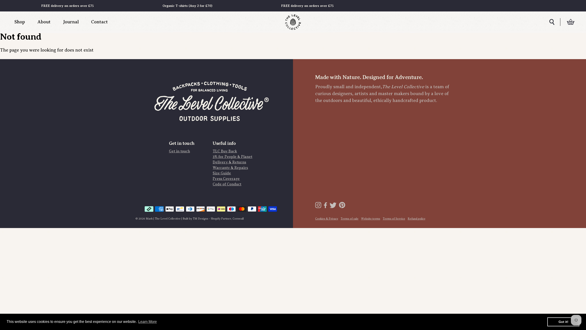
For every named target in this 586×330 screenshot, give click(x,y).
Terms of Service (394, 218)
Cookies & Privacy (326, 218)
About (44, 22)
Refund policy (416, 218)
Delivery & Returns (229, 162)
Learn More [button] (147, 322)
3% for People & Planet (232, 157)
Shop (19, 22)
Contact (99, 22)
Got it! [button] (563, 322)
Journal (71, 22)
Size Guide (222, 173)
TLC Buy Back (225, 151)
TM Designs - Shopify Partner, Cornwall (218, 218)
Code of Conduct (227, 184)
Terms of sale (349, 218)
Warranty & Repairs (230, 168)
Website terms (370, 218)
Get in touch (179, 151)
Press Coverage (226, 179)
